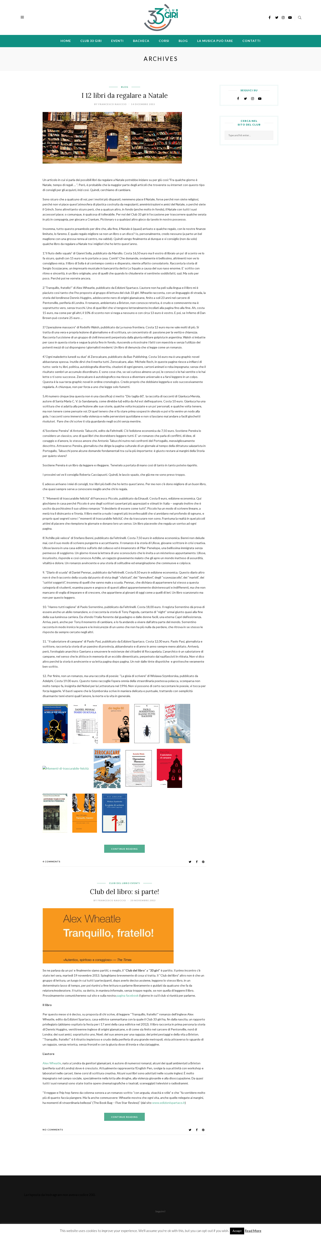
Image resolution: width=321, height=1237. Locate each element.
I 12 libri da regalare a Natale (124, 95)
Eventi (117, 41)
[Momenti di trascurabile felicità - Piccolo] (68, 770)
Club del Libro (119, 883)
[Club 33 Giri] (161, 17)
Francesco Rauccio (112, 104)
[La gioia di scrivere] (116, 814)
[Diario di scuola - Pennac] (87, 725)
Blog (183, 41)
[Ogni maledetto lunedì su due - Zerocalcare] (109, 770)
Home (65, 41)
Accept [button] (237, 1231)
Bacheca (141, 41)
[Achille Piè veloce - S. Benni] (57, 725)
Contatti (251, 41)
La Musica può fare (215, 41)
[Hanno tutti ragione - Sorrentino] (149, 725)
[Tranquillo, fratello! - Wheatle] (86, 814)
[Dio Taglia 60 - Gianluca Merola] (118, 725)
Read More (253, 1231)
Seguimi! (160, 1211)
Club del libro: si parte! (124, 891)
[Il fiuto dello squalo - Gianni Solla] (179, 725)
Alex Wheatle (52, 1063)
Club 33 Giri (91, 41)
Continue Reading (124, 849)
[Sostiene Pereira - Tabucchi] (57, 814)
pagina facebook (127, 995)
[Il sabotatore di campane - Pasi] (171, 770)
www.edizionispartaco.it (168, 1102)
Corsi (164, 41)
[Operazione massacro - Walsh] (141, 770)
